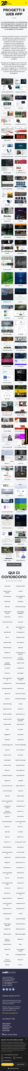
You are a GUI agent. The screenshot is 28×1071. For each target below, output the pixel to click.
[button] (14, 1068)
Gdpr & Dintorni (6, 1023)
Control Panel (6, 1025)
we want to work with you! (10, 1013)
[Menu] (26, 3)
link (17, 68)
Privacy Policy (6, 1030)
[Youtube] (3, 989)
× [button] (26, 1039)
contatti (21, 70)
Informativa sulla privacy (6, 1051)
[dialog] (14, 1054)
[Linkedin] (13, 989)
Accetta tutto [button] (7, 1064)
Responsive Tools (7, 1027)
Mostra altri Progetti (14, 564)
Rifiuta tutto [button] (20, 1064)
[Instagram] (10, 989)
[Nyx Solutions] (6, 3)
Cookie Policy (5, 1028)
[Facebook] (7, 989)
